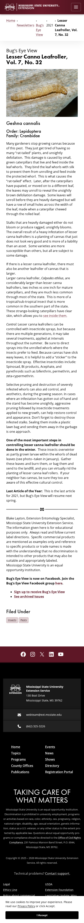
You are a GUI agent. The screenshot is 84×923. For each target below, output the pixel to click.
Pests (24, 620)
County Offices (22, 765)
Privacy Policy (26, 906)
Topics (16, 753)
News (49, 753)
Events (50, 747)
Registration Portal (59, 772)
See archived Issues (29, 596)
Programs (18, 759)
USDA (48, 884)
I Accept (42, 915)
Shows (50, 759)
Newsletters (25, 25)
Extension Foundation (59, 890)
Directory (52, 765)
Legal (6, 884)
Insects (12, 620)
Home (10, 20)
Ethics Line (10, 890)
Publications (20, 772)
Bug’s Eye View (40, 30)
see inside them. (55, 316)
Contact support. (57, 873)
